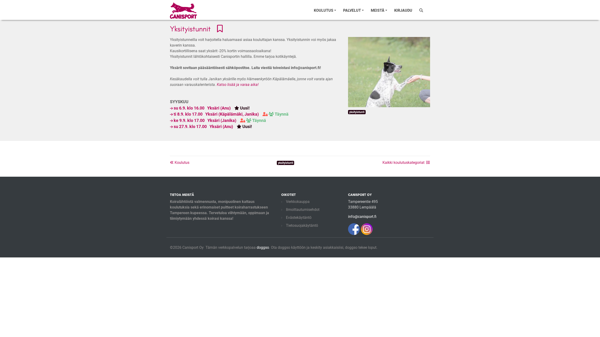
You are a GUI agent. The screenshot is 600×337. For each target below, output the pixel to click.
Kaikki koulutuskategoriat (403, 162)
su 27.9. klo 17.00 (213, 126)
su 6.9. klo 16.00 (212, 108)
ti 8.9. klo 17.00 (231, 114)
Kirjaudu (403, 10)
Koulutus (181, 162)
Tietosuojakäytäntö (302, 225)
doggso (263, 247)
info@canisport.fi (362, 216)
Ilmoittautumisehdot (302, 209)
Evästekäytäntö (298, 217)
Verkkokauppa (298, 201)
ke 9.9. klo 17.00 (220, 120)
